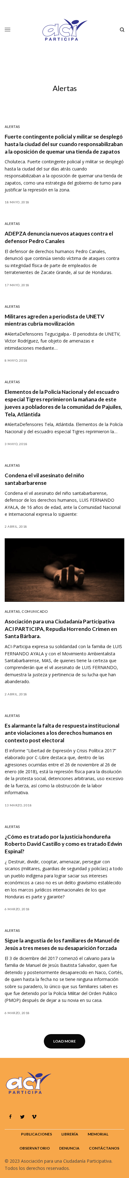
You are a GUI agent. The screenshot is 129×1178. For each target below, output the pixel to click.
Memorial (98, 1134)
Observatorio (34, 1148)
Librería (69, 1134)
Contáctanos (104, 1148)
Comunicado (35, 611)
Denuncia (69, 1148)
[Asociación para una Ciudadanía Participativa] (64, 29)
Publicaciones (36, 1134)
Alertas (12, 126)
